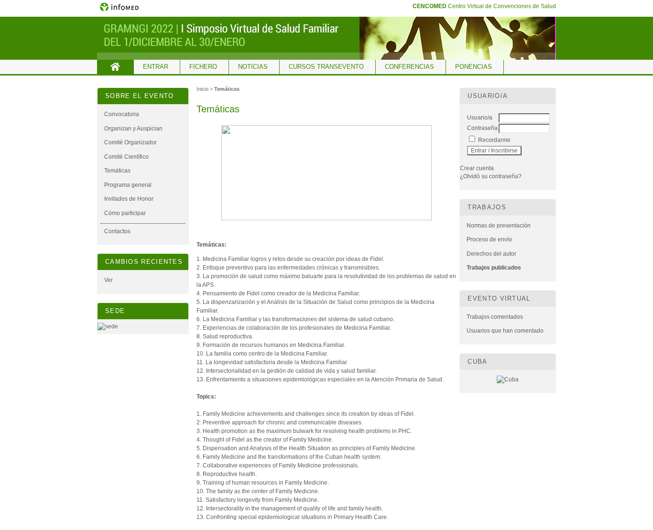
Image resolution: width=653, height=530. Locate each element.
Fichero (203, 66)
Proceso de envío (489, 239)
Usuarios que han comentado (505, 330)
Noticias (253, 66)
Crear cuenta (477, 168)
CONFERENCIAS (409, 66)
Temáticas (117, 170)
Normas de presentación (499, 225)
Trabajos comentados (495, 317)
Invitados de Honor (128, 198)
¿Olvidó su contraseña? (491, 176)
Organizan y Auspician (133, 128)
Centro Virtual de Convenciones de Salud (484, 6)
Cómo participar (125, 213)
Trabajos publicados (494, 267)
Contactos (117, 231)
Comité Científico (126, 156)
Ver (108, 280)
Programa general (128, 185)
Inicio (115, 67)
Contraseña (482, 128)
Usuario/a (479, 117)
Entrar (155, 66)
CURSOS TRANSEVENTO (326, 66)
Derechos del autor (491, 253)
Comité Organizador (130, 142)
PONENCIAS (473, 66)
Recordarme (494, 140)
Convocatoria (121, 114)
